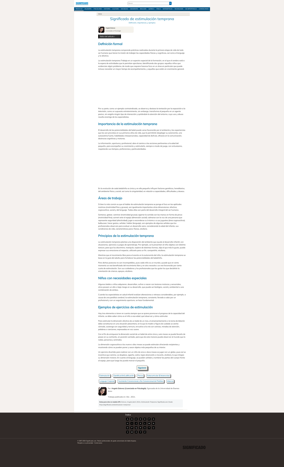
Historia (107, 9)
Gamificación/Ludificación (123, 376)
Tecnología (179, 9)
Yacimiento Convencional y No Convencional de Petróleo (140, 381)
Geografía (134, 9)
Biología (143, 9)
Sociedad (124, 9)
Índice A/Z (79, 9)
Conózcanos (203, 9)
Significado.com (82, 3)
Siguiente (142, 368)
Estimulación (105, 376)
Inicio (100, 14)
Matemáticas (167, 9)
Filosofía (88, 9)
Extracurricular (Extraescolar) (158, 376)
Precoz (140, 376)
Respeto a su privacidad (85, 443)
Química (151, 9)
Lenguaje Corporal (107, 381)
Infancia (170, 381)
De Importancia (191, 9)
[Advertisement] (142, 88)
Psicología (98, 9)
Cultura (115, 9)
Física (158, 9)
